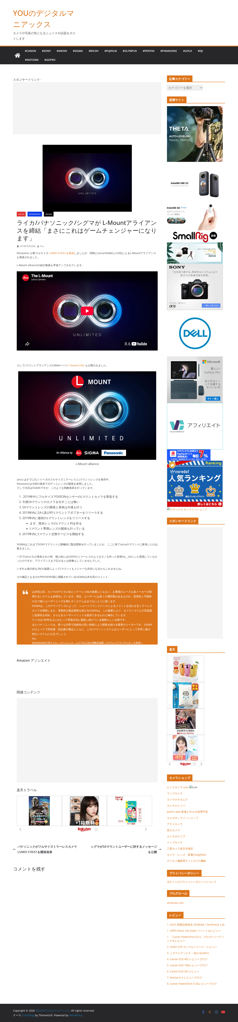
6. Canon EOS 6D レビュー (183, 971)
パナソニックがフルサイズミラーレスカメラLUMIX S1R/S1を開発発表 (47, 849)
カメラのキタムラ (177, 799)
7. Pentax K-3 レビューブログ (184, 977)
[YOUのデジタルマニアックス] (17, 55)
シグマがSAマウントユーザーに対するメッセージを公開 (124, 849)
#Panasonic (168, 51)
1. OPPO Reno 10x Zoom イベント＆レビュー (194, 930)
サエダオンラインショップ (182, 818)
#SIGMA (78, 51)
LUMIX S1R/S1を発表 (61, 253)
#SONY (46, 51)
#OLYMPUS (130, 51)
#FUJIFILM (110, 51)
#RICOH (94, 51)
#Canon (30, 51)
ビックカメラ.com (178, 787)
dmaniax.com (175, 903)
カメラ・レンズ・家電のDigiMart (186, 854)
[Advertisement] (87, 108)
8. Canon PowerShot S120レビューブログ (192, 983)
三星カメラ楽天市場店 (180, 848)
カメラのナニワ (176, 836)
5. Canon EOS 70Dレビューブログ (187, 965)
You (42, 246)
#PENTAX (149, 51)
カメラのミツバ (176, 805)
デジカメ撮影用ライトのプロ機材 (186, 861)
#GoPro (49, 60)
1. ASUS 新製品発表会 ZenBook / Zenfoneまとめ (196, 924)
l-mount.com (76, 365)
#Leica (187, 51)
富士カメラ (173, 830)
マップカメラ (175, 793)
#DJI (200, 51)
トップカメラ (176, 842)
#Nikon (62, 51)
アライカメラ (175, 824)
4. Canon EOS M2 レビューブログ (187, 959)
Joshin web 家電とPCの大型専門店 (187, 811)
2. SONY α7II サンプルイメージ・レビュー (192, 947)
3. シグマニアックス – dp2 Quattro (188, 953)
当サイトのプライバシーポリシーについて (191, 882)
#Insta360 (31, 60)
